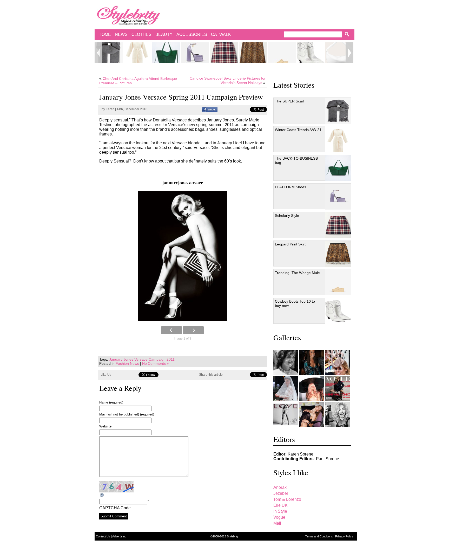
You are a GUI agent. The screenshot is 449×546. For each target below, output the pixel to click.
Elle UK (280, 505)
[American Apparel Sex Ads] (311, 414)
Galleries (287, 337)
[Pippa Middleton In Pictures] (311, 362)
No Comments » (155, 363)
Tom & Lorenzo (287, 499)
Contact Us (103, 536)
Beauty (164, 34)
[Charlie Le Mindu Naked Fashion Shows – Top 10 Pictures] (311, 388)
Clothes (141, 34)
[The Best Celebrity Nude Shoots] (285, 414)
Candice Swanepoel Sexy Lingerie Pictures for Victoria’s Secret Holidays (228, 80)
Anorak (280, 487)
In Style (280, 511)
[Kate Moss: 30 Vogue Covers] (337, 388)
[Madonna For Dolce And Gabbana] (337, 414)
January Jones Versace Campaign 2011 (142, 359)
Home (104, 34)
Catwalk (221, 34)
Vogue (279, 517)
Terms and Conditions (319, 536)
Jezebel (280, 493)
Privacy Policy (344, 536)
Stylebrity (233, 536)
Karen (110, 109)
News (121, 34)
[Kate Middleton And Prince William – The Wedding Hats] (337, 362)
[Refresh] (102, 495)
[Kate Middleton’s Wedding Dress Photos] (285, 388)
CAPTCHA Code (115, 508)
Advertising (119, 536)
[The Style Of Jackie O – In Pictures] (285, 362)
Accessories (191, 34)
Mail (277, 523)
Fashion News (127, 363)
